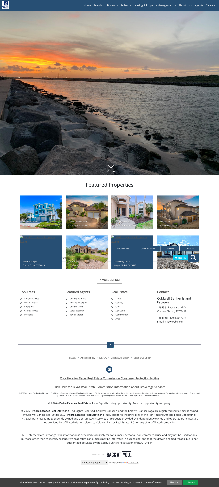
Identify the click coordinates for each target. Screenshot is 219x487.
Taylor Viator (76, 315)
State (118, 299)
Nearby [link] (181, 257)
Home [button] (87, 5)
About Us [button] (184, 5)
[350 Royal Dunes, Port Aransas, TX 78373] (41, 213)
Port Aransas (31, 303)
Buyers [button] (111, 5)
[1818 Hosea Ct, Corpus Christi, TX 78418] (87, 253)
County (119, 303)
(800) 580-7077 (177, 318)
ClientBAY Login (120, 358)
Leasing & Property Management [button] (154, 5)
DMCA (103, 358)
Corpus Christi (31, 299)
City (117, 307)
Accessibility (87, 358)
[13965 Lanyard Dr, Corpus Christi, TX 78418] (132, 253)
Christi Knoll (76, 307)
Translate (133, 463)
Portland (28, 315)
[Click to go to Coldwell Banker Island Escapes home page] (7, 5)
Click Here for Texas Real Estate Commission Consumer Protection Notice (109, 379)
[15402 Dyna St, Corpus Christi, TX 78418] (178, 253)
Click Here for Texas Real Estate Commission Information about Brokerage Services (109, 387)
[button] (123, 248)
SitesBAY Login (142, 358)
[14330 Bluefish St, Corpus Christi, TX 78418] (132, 213)
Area (117, 319)
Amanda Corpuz (78, 303)
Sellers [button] (125, 5)
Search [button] (98, 5)
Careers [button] (210, 5)
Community (121, 315)
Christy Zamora (78, 299)
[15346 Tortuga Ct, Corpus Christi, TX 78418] (41, 253)
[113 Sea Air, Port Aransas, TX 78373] (178, 213)
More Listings (111, 280)
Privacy (72, 358)
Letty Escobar (77, 311)
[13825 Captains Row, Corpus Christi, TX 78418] (87, 213)
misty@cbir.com (174, 322)
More (111, 166)
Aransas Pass (31, 311)
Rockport (29, 307)
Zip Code (120, 311)
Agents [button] (199, 5)
